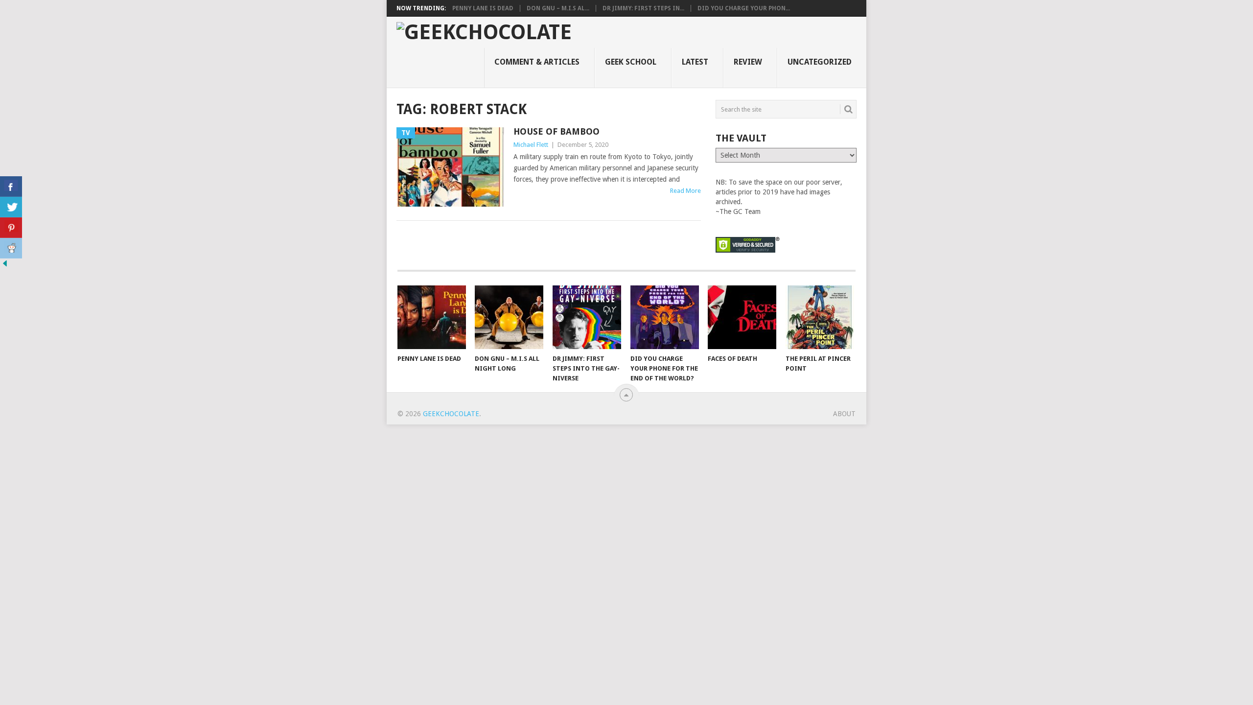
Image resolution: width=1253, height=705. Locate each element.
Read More (685, 190)
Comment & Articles (537, 62)
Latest (695, 62)
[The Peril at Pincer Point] (820, 317)
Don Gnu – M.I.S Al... (558, 8)
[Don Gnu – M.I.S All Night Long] (509, 317)
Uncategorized (820, 62)
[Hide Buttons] (5, 266)
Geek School (630, 62)
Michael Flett (530, 144)
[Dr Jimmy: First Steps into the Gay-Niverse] (587, 317)
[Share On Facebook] (11, 186)
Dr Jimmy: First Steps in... (643, 8)
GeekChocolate (451, 414)
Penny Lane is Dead (482, 8)
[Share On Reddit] (11, 248)
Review (748, 62)
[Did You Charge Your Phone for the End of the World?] (664, 317)
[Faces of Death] (742, 317)
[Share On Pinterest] (11, 227)
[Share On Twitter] (11, 207)
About (844, 414)
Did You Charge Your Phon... (743, 8)
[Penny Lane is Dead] (431, 317)
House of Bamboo (556, 131)
